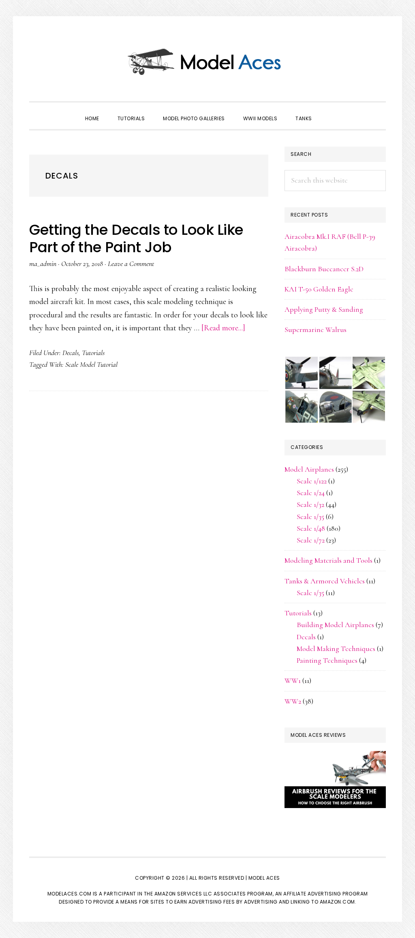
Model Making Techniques (336, 648)
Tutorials (93, 352)
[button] (330, 111)
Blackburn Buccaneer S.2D (324, 268)
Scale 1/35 (310, 516)
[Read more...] (223, 328)
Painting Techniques (327, 660)
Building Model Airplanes (335, 624)
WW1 (293, 680)
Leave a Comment (131, 263)
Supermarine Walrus (316, 329)
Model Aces (207, 61)
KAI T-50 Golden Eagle (319, 289)
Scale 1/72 (311, 540)
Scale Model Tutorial (91, 364)
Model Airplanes (309, 469)
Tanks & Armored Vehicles (325, 580)
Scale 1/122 (312, 480)
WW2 (293, 701)
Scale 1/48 (311, 528)
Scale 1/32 (310, 504)
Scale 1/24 (311, 492)
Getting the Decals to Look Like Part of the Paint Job (136, 238)
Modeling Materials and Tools (328, 560)
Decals (70, 352)
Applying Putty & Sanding (324, 309)
